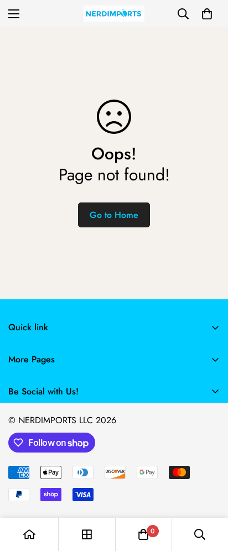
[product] (29, 534)
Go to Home (114, 215)
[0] (207, 14)
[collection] (86, 534)
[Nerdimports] (114, 13)
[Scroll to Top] (208, 492)
